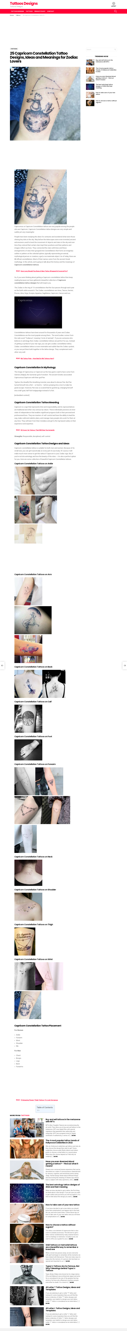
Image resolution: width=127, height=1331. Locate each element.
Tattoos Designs (24, 3)
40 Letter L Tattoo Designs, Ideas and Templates (63, 1309)
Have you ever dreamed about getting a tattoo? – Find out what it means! (62, 1163)
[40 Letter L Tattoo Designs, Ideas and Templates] (27, 1316)
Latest (113, 6)
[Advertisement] (63, 30)
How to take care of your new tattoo (63, 1204)
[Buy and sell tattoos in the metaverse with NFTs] (27, 1127)
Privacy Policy (39, 11)
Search (115, 50)
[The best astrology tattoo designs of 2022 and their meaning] (27, 1193)
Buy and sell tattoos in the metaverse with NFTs (63, 1120)
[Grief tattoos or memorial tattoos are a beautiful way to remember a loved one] (27, 1253)
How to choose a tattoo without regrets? (60, 1225)
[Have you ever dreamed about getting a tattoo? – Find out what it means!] (27, 1169)
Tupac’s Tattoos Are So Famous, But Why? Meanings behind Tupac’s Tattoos (62, 1268)
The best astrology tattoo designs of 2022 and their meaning (63, 1185)
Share (12, 69)
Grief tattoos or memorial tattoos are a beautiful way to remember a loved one (62, 1247)
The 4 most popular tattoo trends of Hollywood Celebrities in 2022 (62, 1141)
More (74, 1135)
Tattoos (29, 11)
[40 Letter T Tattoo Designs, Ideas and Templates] (27, 1295)
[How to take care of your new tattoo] (27, 1213)
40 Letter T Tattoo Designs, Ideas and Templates (63, 1288)
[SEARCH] (115, 11)
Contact (50, 11)
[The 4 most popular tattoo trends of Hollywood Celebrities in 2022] (27, 1148)
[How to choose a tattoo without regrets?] (27, 1233)
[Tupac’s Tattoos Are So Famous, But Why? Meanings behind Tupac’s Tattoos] (27, 1274)
